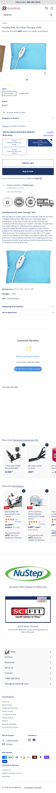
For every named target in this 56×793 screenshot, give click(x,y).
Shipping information (12, 306)
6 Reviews (42, 523)
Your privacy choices (10, 727)
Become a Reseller (9, 724)
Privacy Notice (7, 718)
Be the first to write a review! (28, 369)
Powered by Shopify (32, 787)
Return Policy (7, 705)
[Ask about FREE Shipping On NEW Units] (28, 573)
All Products (18, 486)
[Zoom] (45, 73)
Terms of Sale (7, 711)
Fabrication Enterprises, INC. (26, 440)
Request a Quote (10, 118)
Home (4, 23)
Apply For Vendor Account (12, 773)
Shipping (5, 126)
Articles (5, 721)
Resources (6, 776)
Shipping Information (10, 708)
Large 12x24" (24, 93)
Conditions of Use (9, 714)
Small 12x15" (9, 93)
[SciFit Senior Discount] (28, 609)
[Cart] (46, 8)
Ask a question (9, 312)
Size (4, 89)
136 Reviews (18, 520)
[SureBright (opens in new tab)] (49, 132)
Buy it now (28, 171)
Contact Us (6, 770)
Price (4, 101)
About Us (5, 702)
